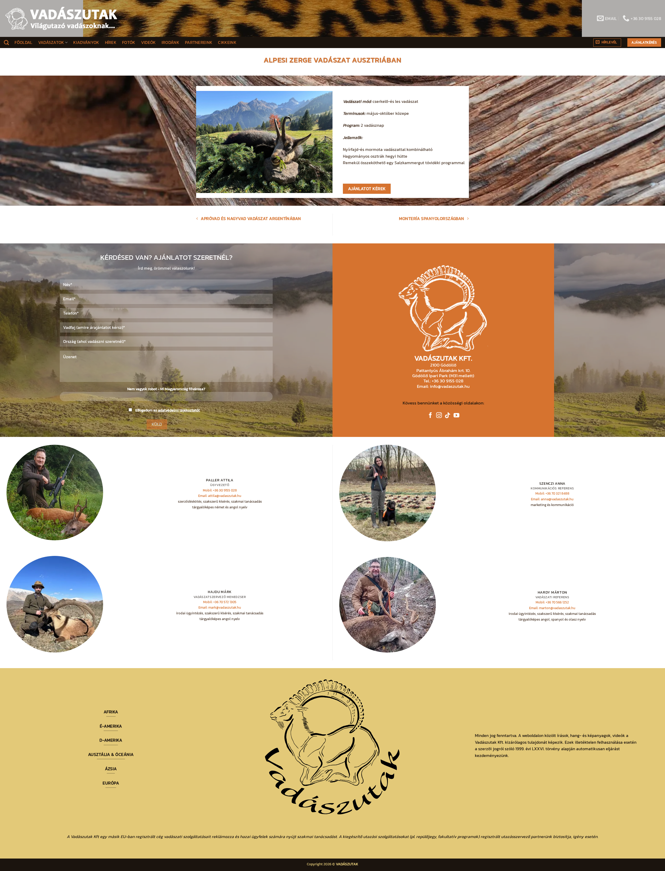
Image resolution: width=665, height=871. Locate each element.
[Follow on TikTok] (447, 416)
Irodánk (170, 42)
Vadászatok (51, 42)
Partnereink (198, 42)
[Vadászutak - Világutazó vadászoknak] (61, 18)
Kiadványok (86, 42)
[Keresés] (6, 42)
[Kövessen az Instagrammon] (439, 416)
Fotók (128, 42)
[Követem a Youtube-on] (456, 416)
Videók (148, 42)
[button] (607, 42)
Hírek (111, 42)
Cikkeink (227, 42)
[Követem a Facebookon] (430, 416)
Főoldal (23, 42)
